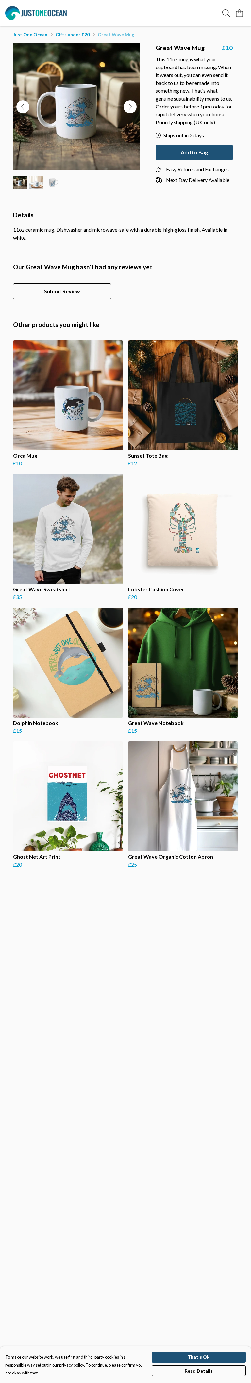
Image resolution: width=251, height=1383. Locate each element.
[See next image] (130, 106)
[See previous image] (22, 106)
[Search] (226, 13)
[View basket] (239, 13)
